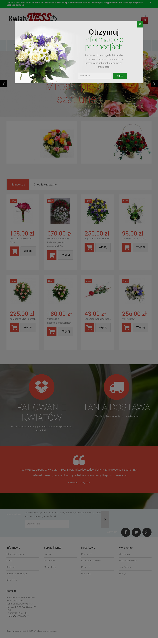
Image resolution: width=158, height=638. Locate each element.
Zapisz (120, 75)
